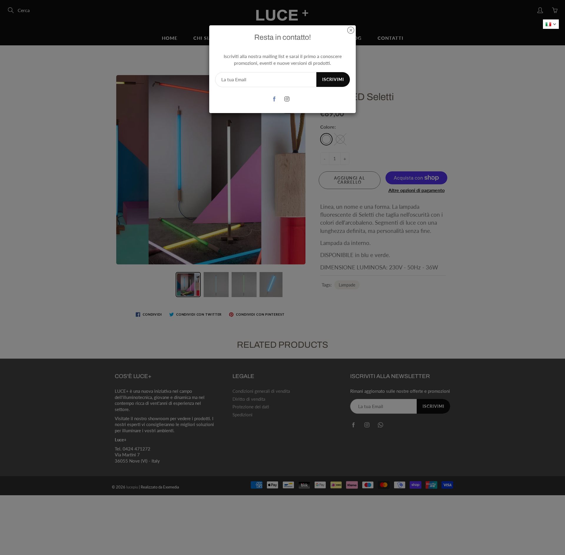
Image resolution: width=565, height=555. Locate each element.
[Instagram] (287, 99)
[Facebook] (274, 99)
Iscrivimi (333, 79)
